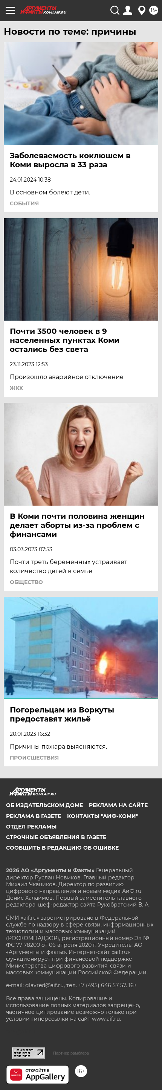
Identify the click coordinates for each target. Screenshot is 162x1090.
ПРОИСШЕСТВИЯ (34, 757)
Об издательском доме (44, 805)
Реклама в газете (33, 816)
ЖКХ (16, 388)
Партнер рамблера (71, 1053)
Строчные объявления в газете (56, 837)
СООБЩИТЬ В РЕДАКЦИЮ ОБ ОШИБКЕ (62, 847)
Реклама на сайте (118, 805)
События (24, 203)
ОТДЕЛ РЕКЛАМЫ (31, 826)
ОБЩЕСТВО (26, 582)
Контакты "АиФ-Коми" (102, 816)
